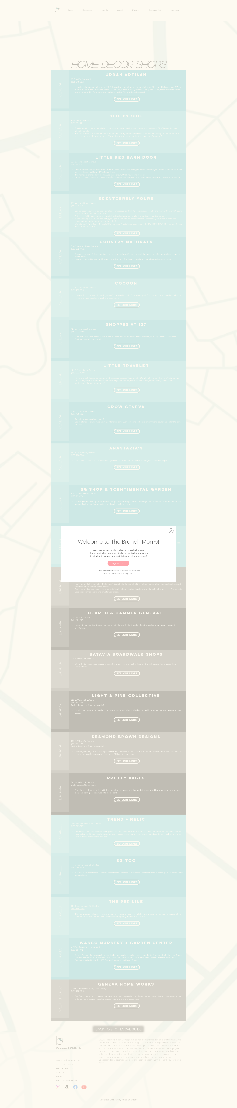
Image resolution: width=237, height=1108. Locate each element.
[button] (171, 530)
